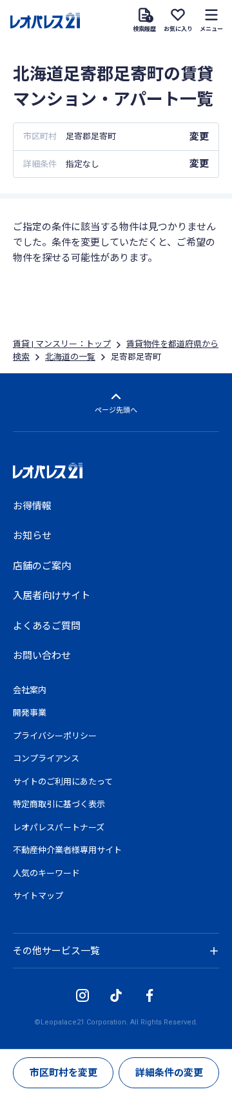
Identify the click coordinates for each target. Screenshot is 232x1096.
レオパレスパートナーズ (58, 827)
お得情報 (32, 506)
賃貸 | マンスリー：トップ (62, 344)
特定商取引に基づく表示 (59, 804)
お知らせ (32, 536)
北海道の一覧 (70, 357)
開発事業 (29, 713)
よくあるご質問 (47, 626)
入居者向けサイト (51, 596)
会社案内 (29, 690)
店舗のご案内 (42, 566)
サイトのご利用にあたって (63, 782)
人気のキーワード (46, 873)
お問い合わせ (42, 655)
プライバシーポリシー (55, 736)
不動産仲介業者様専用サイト (67, 850)
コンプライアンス (46, 758)
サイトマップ (38, 896)
